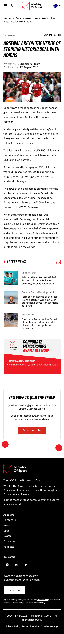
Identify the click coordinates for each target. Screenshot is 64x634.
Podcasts (8, 546)
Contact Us (9, 520)
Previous (5, 444)
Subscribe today (32, 430)
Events (7, 536)
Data (6, 530)
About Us (8, 514)
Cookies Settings (49, 626)
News (6, 525)
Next (58, 447)
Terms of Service (30, 626)
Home (7, 18)
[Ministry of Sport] (32, 6)
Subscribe (14, 590)
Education (9, 541)
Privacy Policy (43, 599)
